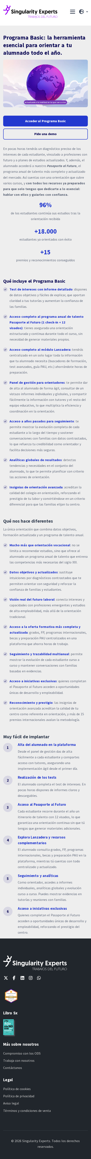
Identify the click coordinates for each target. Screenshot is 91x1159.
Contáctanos (12, 1068)
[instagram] (30, 978)
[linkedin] (22, 978)
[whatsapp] (38, 978)
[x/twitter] (5, 978)
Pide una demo (45, 134)
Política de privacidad (18, 1096)
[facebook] (14, 978)
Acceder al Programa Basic (45, 121)
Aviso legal (11, 1103)
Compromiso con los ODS (22, 1053)
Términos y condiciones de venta (27, 1110)
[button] (83, 12)
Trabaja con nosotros (18, 1060)
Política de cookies (17, 1089)
